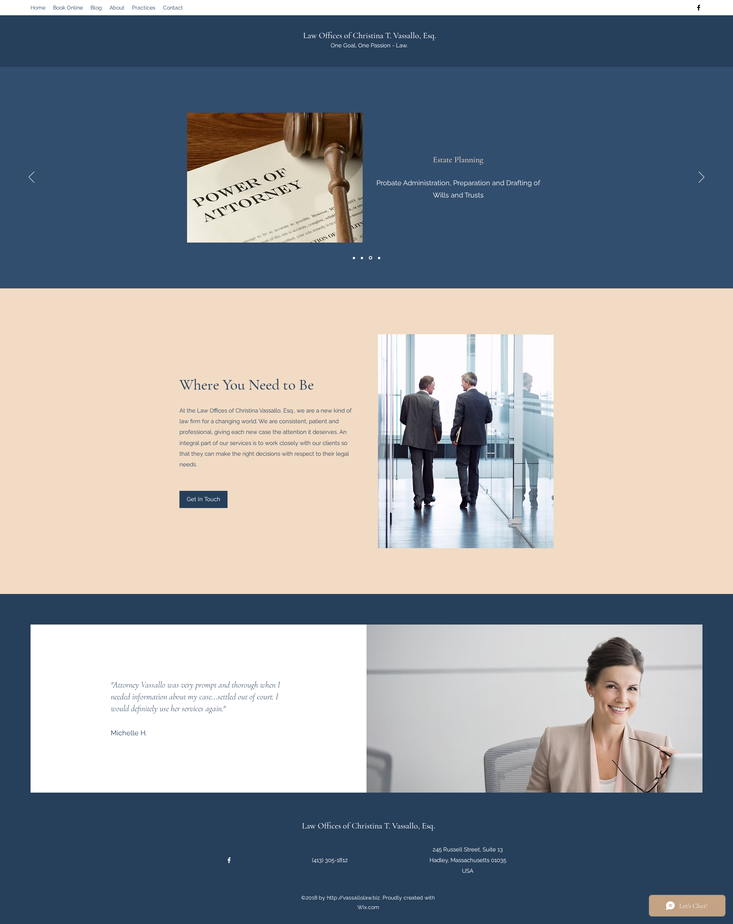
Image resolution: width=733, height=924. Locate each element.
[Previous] (31, 178)
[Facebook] (698, 7)
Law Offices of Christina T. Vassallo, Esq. (369, 35)
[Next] (701, 178)
